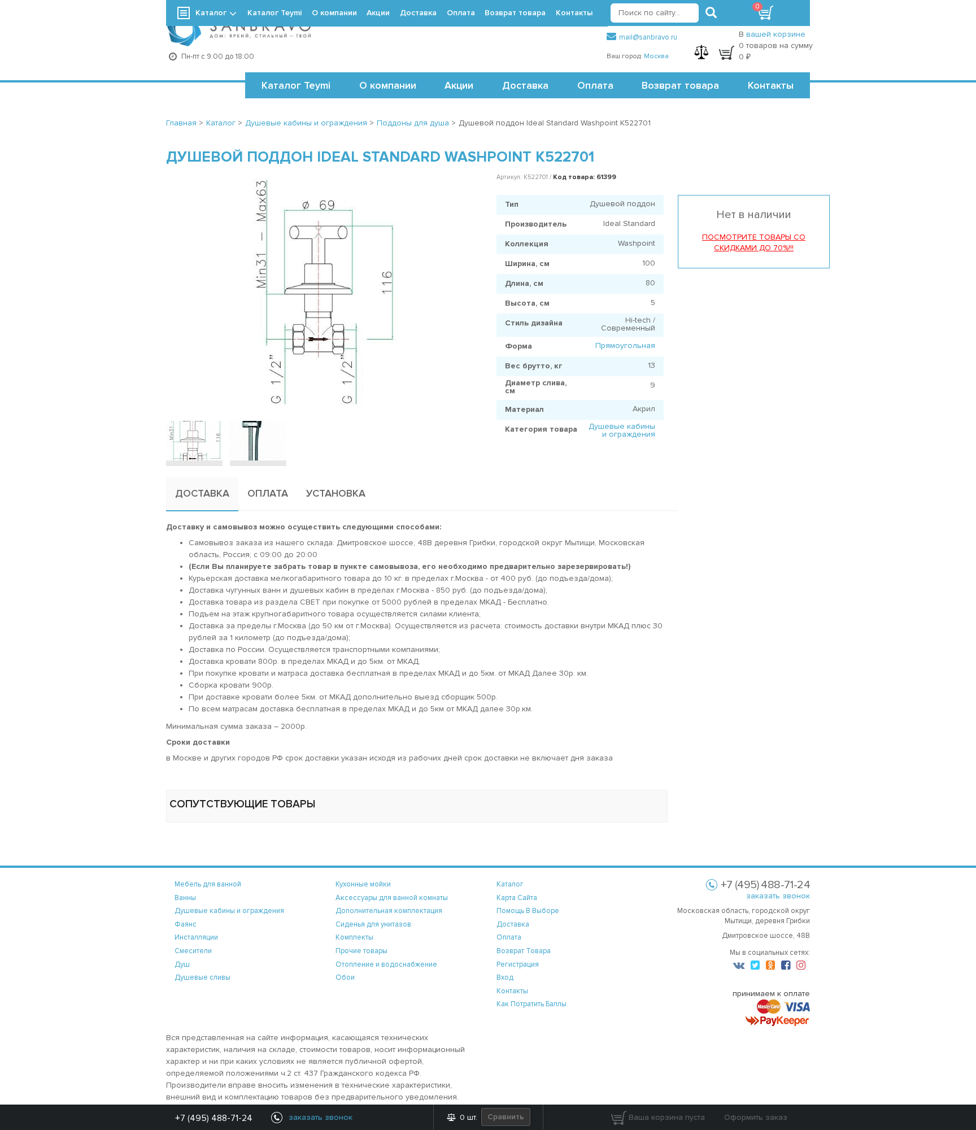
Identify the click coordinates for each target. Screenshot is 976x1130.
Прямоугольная (625, 345)
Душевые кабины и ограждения (622, 430)
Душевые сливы (202, 977)
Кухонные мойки (363, 884)
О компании (387, 85)
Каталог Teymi (296, 85)
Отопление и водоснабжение (386, 964)
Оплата (595, 85)
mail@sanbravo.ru (648, 37)
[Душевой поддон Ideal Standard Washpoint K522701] (323, 291)
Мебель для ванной (208, 884)
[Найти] (711, 13)
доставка (512, 924)
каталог (510, 884)
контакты (512, 991)
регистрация (517, 964)
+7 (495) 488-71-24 (213, 1118)
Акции (459, 85)
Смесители (193, 950)
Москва (656, 56)
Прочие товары (361, 950)
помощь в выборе (527, 910)
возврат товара (523, 950)
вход (504, 977)
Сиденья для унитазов (373, 924)
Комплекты (354, 937)
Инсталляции (196, 937)
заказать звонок (778, 896)
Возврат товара (680, 85)
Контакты (771, 85)
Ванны (185, 897)
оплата (508, 937)
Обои (345, 977)
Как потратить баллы (531, 1004)
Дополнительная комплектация (389, 910)
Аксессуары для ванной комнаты (392, 897)
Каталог (210, 13)
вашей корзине (775, 34)
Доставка (525, 85)
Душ (182, 964)
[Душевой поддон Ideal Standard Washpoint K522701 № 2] (258, 440)
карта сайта (516, 897)
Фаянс (186, 924)
